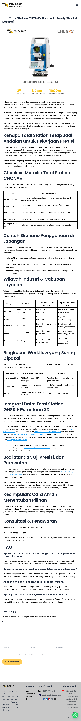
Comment (6, 622)
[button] (75, 715)
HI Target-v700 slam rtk (17, 440)
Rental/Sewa (30, 694)
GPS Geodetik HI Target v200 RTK (47, 432)
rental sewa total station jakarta (37, 448)
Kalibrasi (29, 696)
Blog (27, 699)
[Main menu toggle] (77, 5)
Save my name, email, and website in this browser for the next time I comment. (32, 655)
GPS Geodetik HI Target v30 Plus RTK (28, 434)
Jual (27, 691)
